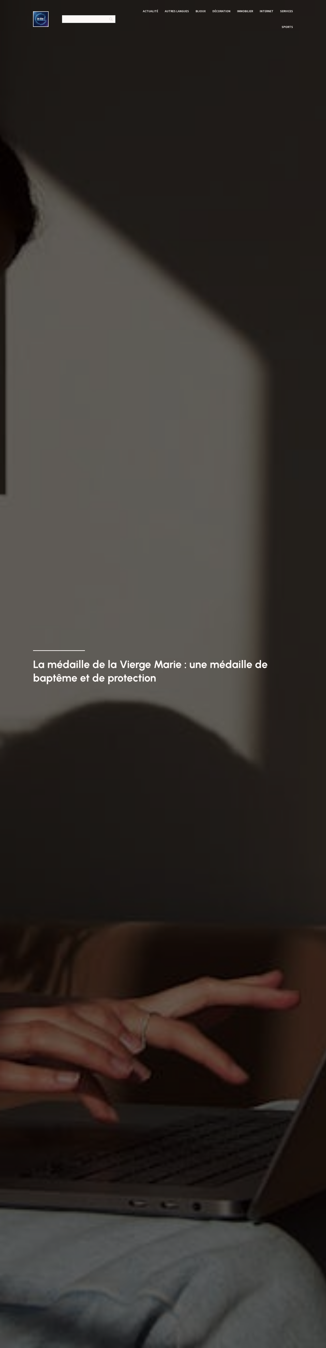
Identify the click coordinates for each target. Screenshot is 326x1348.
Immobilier (245, 11)
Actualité (150, 11)
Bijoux (201, 11)
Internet (266, 11)
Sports (287, 27)
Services (286, 11)
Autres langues (177, 11)
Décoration (221, 11)
